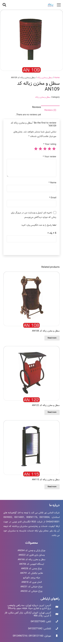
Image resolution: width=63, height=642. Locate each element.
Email (52, 197)
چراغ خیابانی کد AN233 (31, 591)
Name (52, 182)
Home (57, 77)
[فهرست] (59, 5)
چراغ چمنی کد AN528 (31, 568)
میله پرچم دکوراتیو (31, 577)
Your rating (49, 144)
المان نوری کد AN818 (31, 582)
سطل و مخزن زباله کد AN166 (31, 559)
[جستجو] (4, 5)
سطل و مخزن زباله (44, 77)
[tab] (50, 110)
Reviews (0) (50, 110)
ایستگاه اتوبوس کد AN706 (31, 564)
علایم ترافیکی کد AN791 (31, 573)
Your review (49, 156)
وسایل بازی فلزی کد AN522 (32, 555)
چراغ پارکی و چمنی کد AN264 (31, 550)
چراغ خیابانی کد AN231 (31, 586)
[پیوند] (50, 4)
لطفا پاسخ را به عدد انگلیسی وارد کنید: (38, 225)
